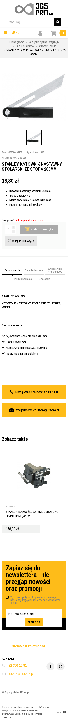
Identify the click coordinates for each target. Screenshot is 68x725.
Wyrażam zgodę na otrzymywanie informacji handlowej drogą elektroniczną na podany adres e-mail (35, 600)
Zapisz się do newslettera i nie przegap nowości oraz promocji (28, 578)
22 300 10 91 (17, 665)
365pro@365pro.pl (48, 410)
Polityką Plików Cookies (11, 710)
